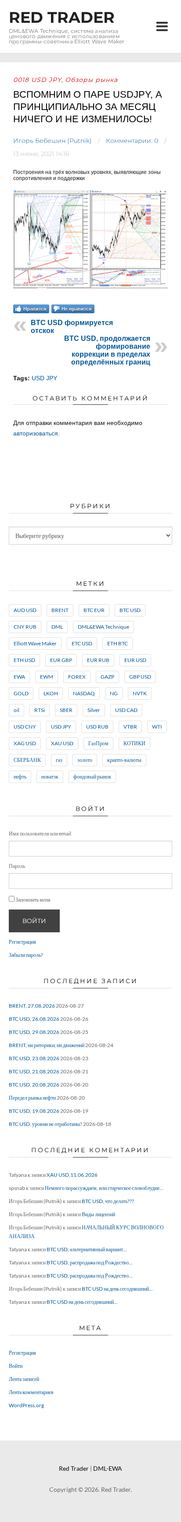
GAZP (107, 676)
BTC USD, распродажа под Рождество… (90, 1262)
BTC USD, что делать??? (108, 1201)
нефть (20, 776)
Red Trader (62, 17)
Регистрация (22, 941)
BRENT (60, 610)
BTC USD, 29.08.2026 (34, 1032)
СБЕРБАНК (27, 760)
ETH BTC (117, 643)
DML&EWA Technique (103, 626)
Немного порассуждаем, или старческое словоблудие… (104, 1188)
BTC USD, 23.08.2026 (34, 1058)
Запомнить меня (33, 899)
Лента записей (24, 1379)
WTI (157, 726)
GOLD (21, 693)
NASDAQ (84, 693)
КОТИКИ (134, 743)
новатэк (49, 776)
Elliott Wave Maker (35, 643)
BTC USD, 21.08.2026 (34, 1071)
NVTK (140, 693)
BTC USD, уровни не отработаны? (45, 1124)
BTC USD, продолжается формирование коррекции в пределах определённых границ (107, 350)
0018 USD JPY (37, 80)
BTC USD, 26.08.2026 (34, 1019)
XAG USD (25, 743)
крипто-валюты (124, 760)
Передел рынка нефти (32, 1097)
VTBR (130, 726)
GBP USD (140, 676)
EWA (19, 676)
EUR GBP (61, 660)
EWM (46, 676)
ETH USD (24, 660)
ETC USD (82, 643)
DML (57, 626)
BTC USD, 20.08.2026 (34, 1084)
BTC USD (130, 610)
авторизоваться (35, 433)
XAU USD (62, 743)
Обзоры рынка (91, 80)
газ (59, 760)
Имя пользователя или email (40, 833)
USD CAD (126, 710)
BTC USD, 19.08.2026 (34, 1111)
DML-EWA (107, 1468)
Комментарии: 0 (132, 141)
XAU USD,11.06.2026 (72, 1175)
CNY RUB (25, 626)
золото (84, 760)
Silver (93, 710)
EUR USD (135, 660)
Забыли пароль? (26, 955)
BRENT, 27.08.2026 (32, 1005)
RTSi (39, 710)
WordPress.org (26, 1405)
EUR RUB (98, 660)
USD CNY (25, 726)
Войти (34, 921)
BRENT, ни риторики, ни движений (46, 1045)
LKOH (50, 693)
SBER (66, 710)
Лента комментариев (31, 1392)
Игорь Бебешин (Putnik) (52, 141)
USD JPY (44, 378)
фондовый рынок (92, 776)
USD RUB (97, 726)
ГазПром (98, 743)
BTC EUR (94, 610)
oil (16, 710)
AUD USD (25, 610)
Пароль (17, 866)
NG (114, 693)
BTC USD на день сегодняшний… (117, 1288)
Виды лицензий (98, 1214)
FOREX (77, 676)
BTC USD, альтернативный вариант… (87, 1249)
